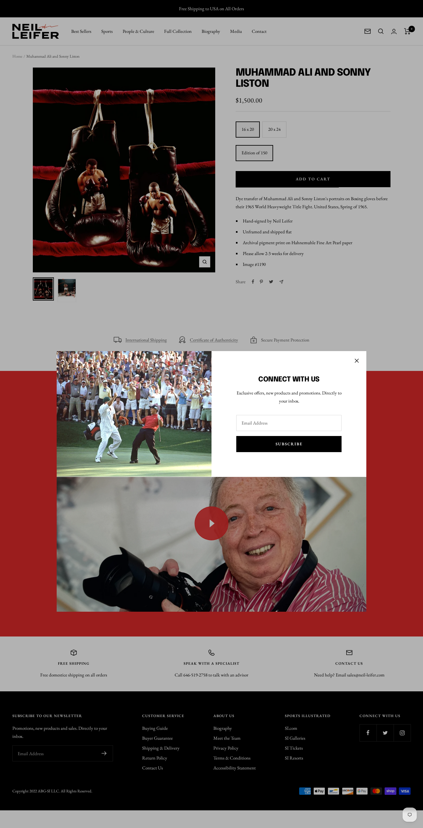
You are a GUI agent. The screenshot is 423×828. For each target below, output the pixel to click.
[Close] (357, 361)
